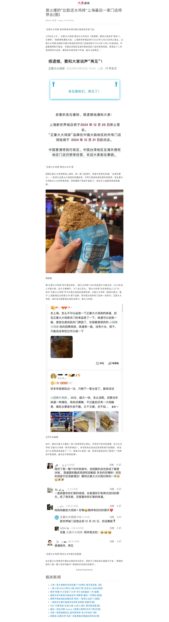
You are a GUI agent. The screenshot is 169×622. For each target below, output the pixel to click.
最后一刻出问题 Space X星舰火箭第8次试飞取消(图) (75, 609)
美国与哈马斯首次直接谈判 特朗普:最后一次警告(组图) (76, 595)
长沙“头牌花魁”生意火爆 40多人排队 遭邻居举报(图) (75, 606)
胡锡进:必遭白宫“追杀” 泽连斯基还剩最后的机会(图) (75, 616)
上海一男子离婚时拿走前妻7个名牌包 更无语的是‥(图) (76, 585)
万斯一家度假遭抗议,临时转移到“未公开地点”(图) (73, 612)
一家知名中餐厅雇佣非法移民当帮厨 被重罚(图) (72, 602)
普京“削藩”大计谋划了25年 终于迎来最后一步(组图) (75, 592)
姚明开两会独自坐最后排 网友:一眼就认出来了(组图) (75, 599)
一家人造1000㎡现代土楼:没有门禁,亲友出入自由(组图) (76, 588)
